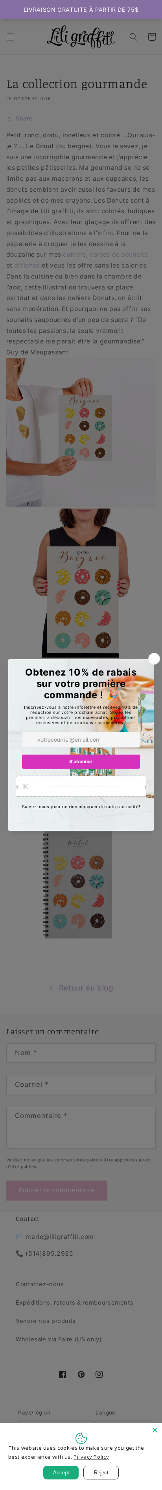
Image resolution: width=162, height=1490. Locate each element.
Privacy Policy (91, 1456)
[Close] (155, 1430)
